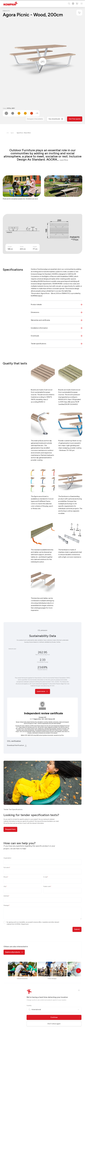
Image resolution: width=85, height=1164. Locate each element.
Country (29, 1005)
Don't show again (54, 1024)
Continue (54, 1017)
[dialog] (42, 582)
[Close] (78, 990)
